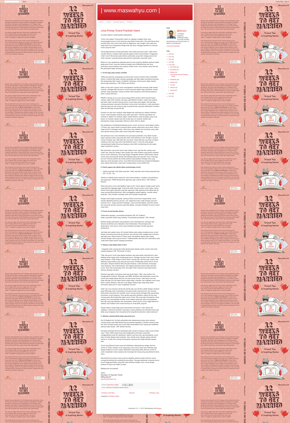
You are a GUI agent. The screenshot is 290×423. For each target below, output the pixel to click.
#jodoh (122, 387)
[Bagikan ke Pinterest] (132, 385)
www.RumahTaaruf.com (108, 379)
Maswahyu (183, 31)
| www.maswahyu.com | (130, 10)
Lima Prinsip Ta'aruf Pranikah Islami (120, 30)
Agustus (172, 82)
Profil (108, 22)
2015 (170, 62)
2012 (170, 96)
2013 (170, 93)
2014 (170, 65)
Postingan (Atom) (114, 396)
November (173, 69)
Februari (173, 87)
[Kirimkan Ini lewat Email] (123, 385)
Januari (172, 90)
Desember (173, 67)
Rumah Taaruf (119, 22)
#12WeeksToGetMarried (113, 387)
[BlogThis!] (125, 385)
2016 (170, 59)
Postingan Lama (154, 393)
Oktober (172, 72)
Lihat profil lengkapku (173, 46)
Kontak (129, 22)
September (173, 79)
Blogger (159, 408)
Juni (171, 85)
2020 (170, 54)
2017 (170, 57)
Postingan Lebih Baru (108, 393)
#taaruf (126, 387)
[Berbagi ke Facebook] (130, 385)
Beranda (132, 393)
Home (101, 22)
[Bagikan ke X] (128, 385)
